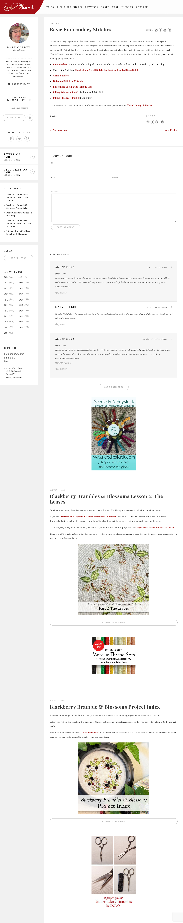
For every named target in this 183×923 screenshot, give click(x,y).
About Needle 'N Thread (14, 353)
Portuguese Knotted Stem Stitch (121, 69)
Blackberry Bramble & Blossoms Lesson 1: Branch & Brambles (18, 223)
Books (105, 7)
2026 (6, 277)
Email (53, 177)
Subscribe (14, 118)
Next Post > (171, 130)
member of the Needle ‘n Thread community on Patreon (88, 516)
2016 (6, 305)
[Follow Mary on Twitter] (19, 139)
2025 (20, 277)
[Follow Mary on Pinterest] (27, 139)
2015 (21, 305)
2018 (6, 299)
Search (143, 7)
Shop (115, 7)
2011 (21, 316)
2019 (21, 294)
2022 (6, 288)
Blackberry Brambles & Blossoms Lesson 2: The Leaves (17, 197)
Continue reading (140, 623)
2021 (21, 288)
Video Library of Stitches (139, 105)
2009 (21, 322)
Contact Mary (21, 84)
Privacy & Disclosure (14, 377)
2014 (6, 311)
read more (20, 76)
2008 (6, 327)
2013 (21, 311)
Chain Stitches (61, 75)
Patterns (91, 7)
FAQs (6, 361)
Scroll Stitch (96, 69)
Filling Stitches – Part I (65, 92)
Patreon (127, 7)
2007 (21, 327)
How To (49, 7)
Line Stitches (60, 64)
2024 (6, 283)
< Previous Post (58, 130)
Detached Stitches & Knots (68, 81)
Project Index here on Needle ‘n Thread (154, 527)
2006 (6, 333)
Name (53, 163)
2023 (21, 283)
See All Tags (19, 258)
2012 (6, 316)
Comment (55, 191)
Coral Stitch (81, 69)
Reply (63, 293)
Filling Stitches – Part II (66, 97)
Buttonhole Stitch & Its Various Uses (73, 86)
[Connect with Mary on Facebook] (11, 139)
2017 (21, 299)
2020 (6, 294)
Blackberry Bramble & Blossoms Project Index (105, 706)
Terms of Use (11, 374)
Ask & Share (9, 357)
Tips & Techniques (70, 7)
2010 (6, 322)
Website (115, 177)
